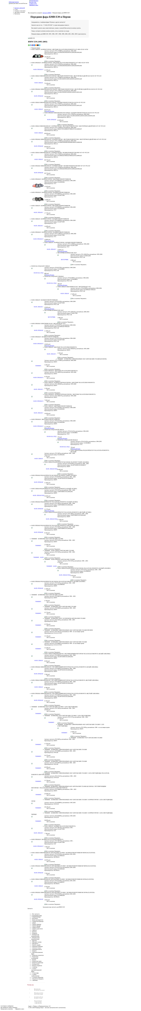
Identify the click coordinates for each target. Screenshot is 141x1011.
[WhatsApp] (29, 45)
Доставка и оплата (20, 12)
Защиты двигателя (37, 928)
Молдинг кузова (36, 942)
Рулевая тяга (35, 964)
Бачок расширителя (37, 920)
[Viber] (32, 45)
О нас (16, 9)
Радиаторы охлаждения (34, 957)
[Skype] (39, 45)
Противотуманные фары (37, 953)
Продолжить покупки (7, 1009)
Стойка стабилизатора (35, 975)
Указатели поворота (37, 979)
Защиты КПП (35, 927)
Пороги (34, 951)
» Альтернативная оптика (36, 915)
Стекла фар (35, 973)
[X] (38, 45)
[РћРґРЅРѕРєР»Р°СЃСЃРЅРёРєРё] (36, 45)
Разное (33, 959)
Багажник (34, 918)
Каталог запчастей (20, 8)
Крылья (34, 940)
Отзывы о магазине (20, 11)
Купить (52, 111)
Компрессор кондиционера (35, 935)
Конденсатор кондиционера (35, 938)
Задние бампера (36, 924)
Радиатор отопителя (37, 955)
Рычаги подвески (36, 965)
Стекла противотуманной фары (36, 970)
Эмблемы (34, 980)
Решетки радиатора (37, 962)
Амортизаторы (36, 917)
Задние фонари (36, 925)
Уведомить (57, 61)
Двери (33, 923)
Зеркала (34, 930)
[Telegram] (30, 45)
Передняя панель (36, 949)
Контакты (17, 13)
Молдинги (34, 943)
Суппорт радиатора (37, 977)
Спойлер (34, 967)
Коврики (34, 933)
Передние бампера (37, 946)
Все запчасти (35, 914)
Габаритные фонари (37, 921)
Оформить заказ (19, 1009)
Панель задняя (35, 945)
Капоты (34, 931)
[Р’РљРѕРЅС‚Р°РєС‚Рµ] (34, 45)
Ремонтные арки (36, 961)
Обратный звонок (14, 2)
